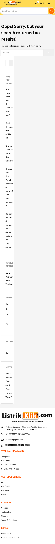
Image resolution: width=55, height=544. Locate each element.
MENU (44, 3)
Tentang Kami (7, 512)
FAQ (3, 482)
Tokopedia (5, 457)
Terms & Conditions (9, 520)
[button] (36, 3)
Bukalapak (5, 461)
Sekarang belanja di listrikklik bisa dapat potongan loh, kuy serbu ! (7, 232)
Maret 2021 (8, 306)
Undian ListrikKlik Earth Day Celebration (7, 153)
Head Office (6, 533)
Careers (4, 516)
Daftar (8, 373)
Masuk (9, 377)
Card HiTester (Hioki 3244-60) (7, 130)
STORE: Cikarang (8, 465)
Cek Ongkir (5, 486)
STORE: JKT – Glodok (10, 469)
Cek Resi (5, 490)
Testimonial (11, 284)
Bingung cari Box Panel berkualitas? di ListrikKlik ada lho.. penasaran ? (7, 187)
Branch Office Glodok (10, 537)
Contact (4, 494)
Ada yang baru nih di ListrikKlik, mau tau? (7, 102)
